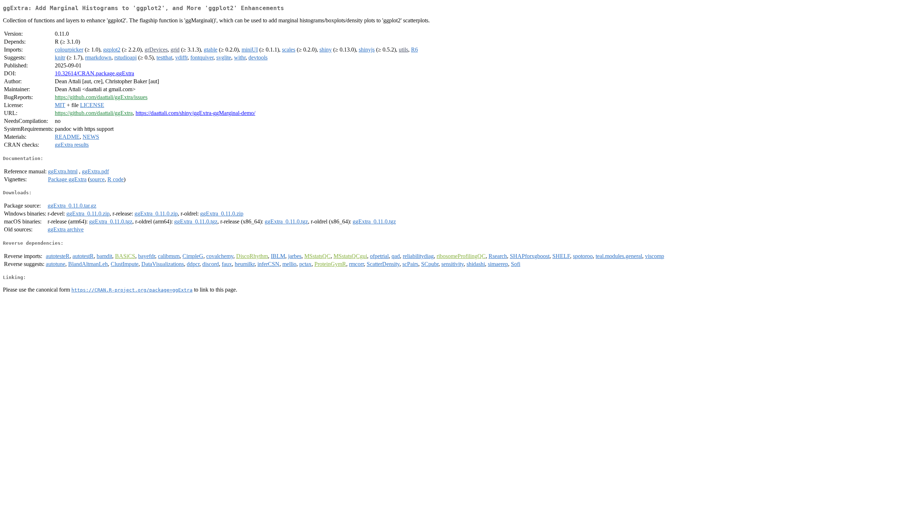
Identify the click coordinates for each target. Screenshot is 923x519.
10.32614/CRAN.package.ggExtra (94, 73)
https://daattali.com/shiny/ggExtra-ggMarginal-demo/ (195, 113)
